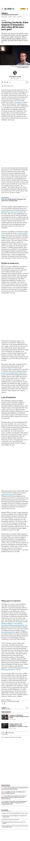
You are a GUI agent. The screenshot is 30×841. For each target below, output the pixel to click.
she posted (17, 102)
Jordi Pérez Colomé (15, 76)
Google (14, 16)
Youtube (10, 16)
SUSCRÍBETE (23, 8)
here (20, 737)
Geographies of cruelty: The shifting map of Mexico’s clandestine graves (13, 792)
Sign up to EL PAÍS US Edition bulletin (11, 701)
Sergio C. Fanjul (12, 728)
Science (4, 13)
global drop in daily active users (11, 212)
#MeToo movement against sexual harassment (13, 624)
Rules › (27, 707)
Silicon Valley (4, 16)
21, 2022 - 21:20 (15, 78)
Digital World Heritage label (13, 631)
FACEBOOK (3, 20)
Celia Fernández (12, 719)
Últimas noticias (5, 785)
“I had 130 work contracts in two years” (10, 819)
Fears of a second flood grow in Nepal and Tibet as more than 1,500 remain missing (15, 788)
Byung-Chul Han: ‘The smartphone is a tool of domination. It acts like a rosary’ (18, 725)
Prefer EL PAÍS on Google (8, 85)
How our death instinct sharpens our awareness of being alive (13, 200)
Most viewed (4, 810)
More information (4, 734)
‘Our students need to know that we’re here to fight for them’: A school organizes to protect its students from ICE (14, 797)
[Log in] (27, 9)
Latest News (19, 16)
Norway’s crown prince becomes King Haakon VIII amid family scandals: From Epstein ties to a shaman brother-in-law (14, 803)
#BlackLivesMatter (7, 623)
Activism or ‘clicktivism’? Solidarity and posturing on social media (18, 716)
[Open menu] (2, 9)
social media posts (7, 494)
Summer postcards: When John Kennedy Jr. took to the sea (15, 813)
